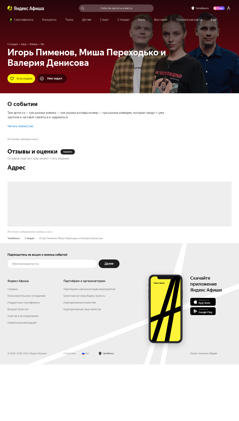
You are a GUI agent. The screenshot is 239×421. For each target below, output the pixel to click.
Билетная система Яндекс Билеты (84, 352)
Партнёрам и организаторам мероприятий (89, 345)
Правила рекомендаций (21, 379)
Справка (12, 345)
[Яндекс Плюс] (219, 8)
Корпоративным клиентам (79, 359)
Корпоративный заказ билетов (82, 365)
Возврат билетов (17, 365)
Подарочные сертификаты (23, 359)
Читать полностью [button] (20, 126)
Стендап (29, 294)
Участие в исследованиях (22, 372)
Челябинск (13, 294)
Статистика (69, 410)
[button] (214, 19)
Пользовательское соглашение (26, 352)
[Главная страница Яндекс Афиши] (9, 8)
